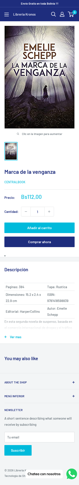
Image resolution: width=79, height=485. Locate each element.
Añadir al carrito (39, 228)
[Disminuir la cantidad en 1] (26, 211)
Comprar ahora (39, 242)
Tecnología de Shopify (18, 476)
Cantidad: (11, 212)
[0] (71, 14)
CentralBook (14, 182)
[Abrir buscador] (53, 14)
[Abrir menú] (6, 14)
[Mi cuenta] (62, 14)
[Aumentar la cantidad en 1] (49, 211)
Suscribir (18, 450)
